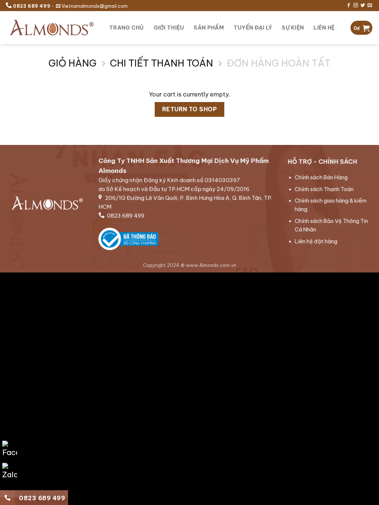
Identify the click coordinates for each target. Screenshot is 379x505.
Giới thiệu (169, 27)
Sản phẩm (209, 27)
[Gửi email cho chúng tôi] (370, 5)
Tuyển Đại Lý (253, 27)
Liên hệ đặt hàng (316, 241)
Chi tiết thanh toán (161, 63)
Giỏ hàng (72, 63)
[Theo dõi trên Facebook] (348, 5)
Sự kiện (293, 27)
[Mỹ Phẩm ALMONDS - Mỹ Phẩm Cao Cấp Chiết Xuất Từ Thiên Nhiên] (52, 27)
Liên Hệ (324, 27)
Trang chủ (126, 27)
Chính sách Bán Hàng (321, 177)
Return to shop (189, 109)
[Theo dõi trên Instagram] (355, 5)
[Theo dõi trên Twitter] (362, 5)
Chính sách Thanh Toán (324, 189)
